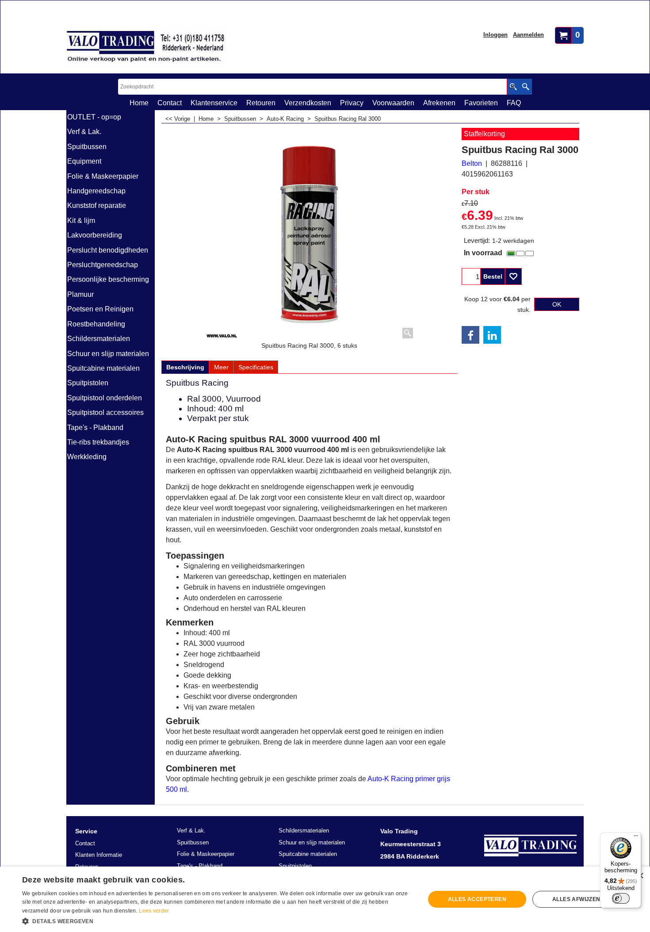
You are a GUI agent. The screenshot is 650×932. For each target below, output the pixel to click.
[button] (217, 920)
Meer (221, 367)
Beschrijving (185, 367)
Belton (472, 163)
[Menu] (636, 837)
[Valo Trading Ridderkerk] (146, 47)
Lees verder (154, 911)
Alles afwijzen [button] (576, 899)
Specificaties (255, 367)
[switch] (621, 898)
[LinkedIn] (492, 335)
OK (556, 304)
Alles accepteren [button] (477, 899)
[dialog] (325, 899)
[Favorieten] (513, 276)
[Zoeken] (525, 87)
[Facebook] (470, 335)
